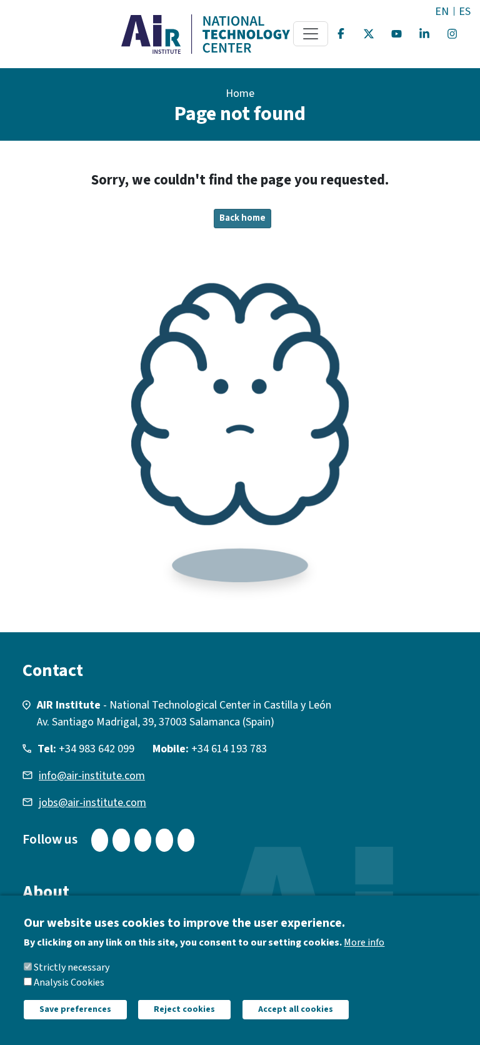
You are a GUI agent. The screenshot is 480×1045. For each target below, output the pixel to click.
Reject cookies (184, 1009)
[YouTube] (397, 34)
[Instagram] (452, 34)
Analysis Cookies (69, 982)
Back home (242, 218)
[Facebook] (341, 34)
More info (364, 942)
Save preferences (75, 1009)
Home (240, 93)
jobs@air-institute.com (92, 802)
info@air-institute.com (92, 776)
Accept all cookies (295, 1009)
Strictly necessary (71, 967)
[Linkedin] (424, 34)
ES (465, 11)
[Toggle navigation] (310, 33)
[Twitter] (369, 34)
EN (442, 11)
